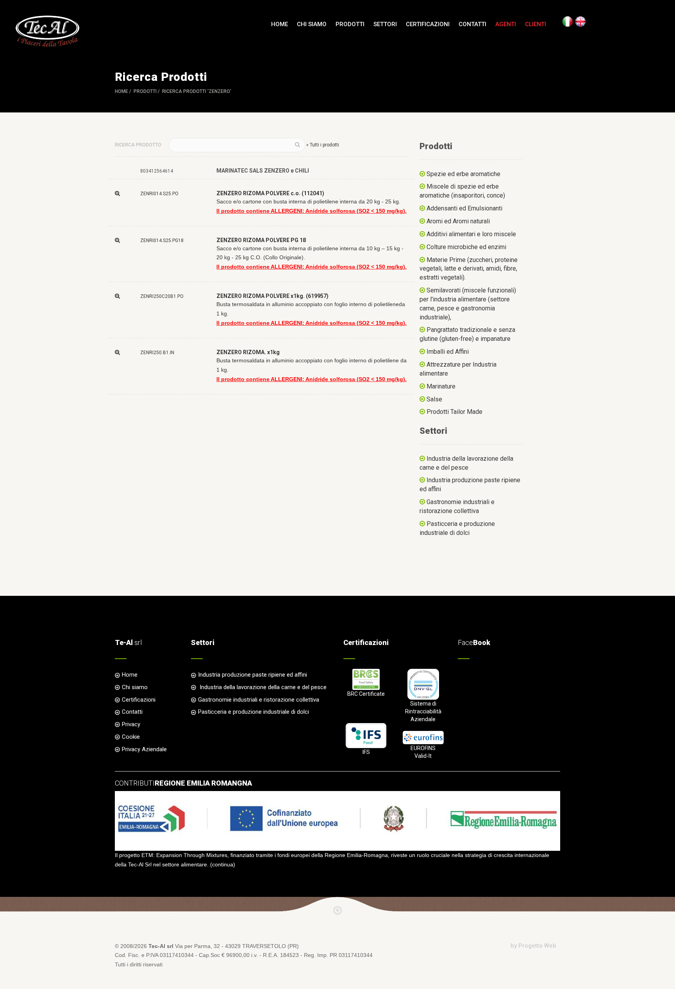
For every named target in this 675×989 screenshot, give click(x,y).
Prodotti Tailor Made (454, 411)
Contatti (472, 24)
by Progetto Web (533, 945)
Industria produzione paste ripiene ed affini (252, 674)
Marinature (441, 386)
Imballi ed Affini (448, 351)
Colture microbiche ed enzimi (466, 247)
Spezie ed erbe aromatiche (463, 174)
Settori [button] (385, 24)
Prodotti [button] (350, 24)
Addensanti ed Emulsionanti (464, 208)
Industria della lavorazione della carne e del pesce (262, 687)
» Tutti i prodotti (322, 145)
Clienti (535, 24)
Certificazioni (428, 24)
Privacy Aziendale (144, 749)
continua (222, 864)
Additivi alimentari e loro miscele (471, 234)
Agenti (505, 24)
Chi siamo (312, 24)
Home (279, 24)
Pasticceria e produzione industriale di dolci (253, 711)
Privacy (131, 724)
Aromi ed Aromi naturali (458, 221)
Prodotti (145, 91)
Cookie (131, 736)
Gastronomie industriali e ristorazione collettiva (258, 699)
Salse (434, 399)
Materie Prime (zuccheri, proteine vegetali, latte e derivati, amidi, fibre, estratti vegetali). (469, 269)
